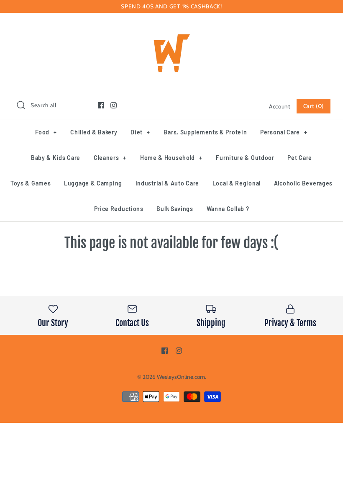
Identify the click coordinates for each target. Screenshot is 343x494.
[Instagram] (113, 105)
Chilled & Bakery (93, 132)
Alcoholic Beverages (303, 183)
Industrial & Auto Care (167, 183)
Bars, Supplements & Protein (205, 132)
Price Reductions (118, 208)
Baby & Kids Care (55, 157)
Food (45, 132)
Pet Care (299, 157)
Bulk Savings (174, 208)
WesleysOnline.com (181, 376)
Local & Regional (236, 183)
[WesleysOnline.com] (171, 27)
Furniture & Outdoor (245, 157)
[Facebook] (101, 105)
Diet (140, 132)
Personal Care (283, 132)
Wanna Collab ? (228, 208)
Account (280, 106)
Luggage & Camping (93, 183)
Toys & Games (30, 183)
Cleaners (110, 157)
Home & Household (171, 157)
